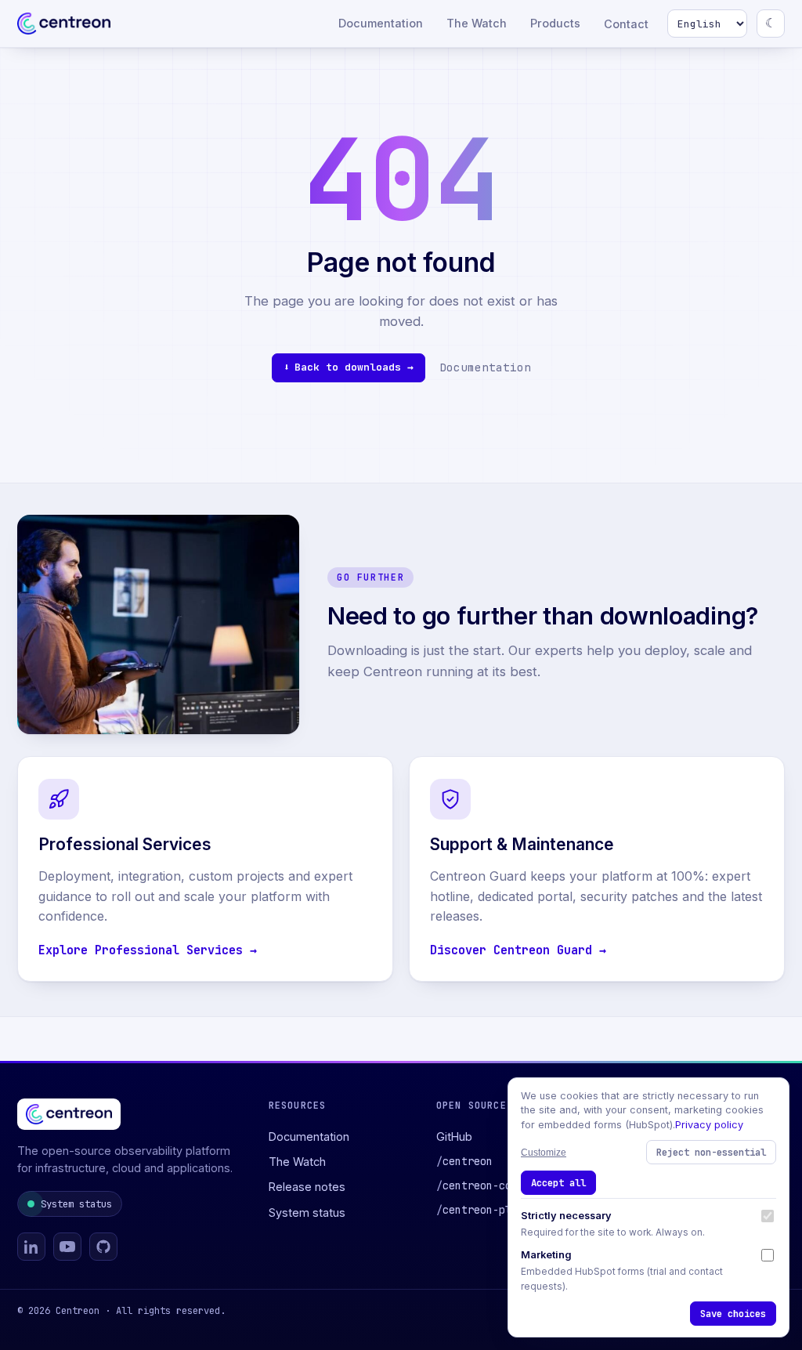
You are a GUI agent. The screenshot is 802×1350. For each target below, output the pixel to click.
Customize (543, 1152)
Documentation (380, 23)
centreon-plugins (489, 1210)
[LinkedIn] (31, 1246)
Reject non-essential (711, 1152)
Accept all (558, 1182)
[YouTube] (67, 1246)
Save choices (733, 1313)
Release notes (307, 1186)
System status (76, 1204)
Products (555, 23)
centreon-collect (489, 1185)
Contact (626, 24)
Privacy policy (709, 1125)
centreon (464, 1161)
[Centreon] (63, 23)
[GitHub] (103, 1246)
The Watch (476, 23)
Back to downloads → (354, 367)
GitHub (454, 1136)
